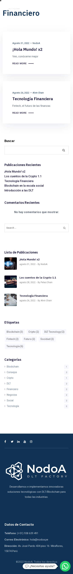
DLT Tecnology (54, 331)
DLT (9, 383)
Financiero (12, 389)
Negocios (12, 394)
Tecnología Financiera (32, 98)
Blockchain (15, 331)
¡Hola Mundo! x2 (27, 49)
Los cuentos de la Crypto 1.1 (23, 176)
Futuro (29, 339)
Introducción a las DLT (18, 190)
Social (10, 400)
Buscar (9, 141)
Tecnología (15, 346)
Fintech (13, 339)
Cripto (33, 331)
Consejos (12, 372)
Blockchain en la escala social (24, 185)
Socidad (47, 339)
